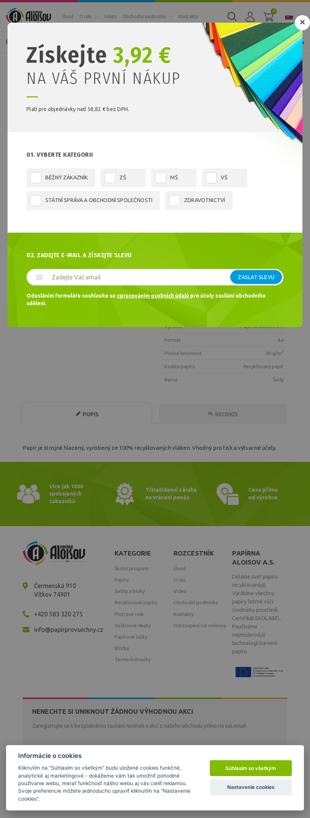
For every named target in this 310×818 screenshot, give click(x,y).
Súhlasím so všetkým (250, 768)
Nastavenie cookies (250, 787)
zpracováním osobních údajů (153, 296)
